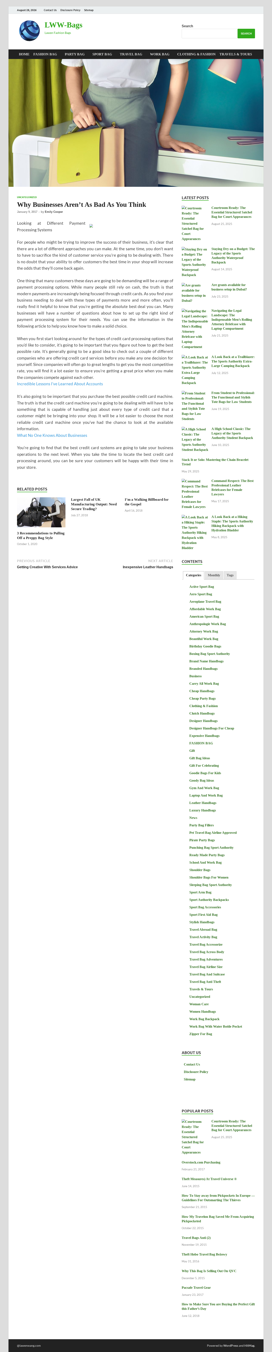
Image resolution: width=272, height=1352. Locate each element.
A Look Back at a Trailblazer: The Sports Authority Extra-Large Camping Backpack (233, 361)
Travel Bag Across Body (206, 952)
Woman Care (199, 1004)
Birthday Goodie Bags (205, 646)
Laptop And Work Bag (206, 795)
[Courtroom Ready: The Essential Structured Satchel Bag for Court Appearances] (195, 208)
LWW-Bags (63, 25)
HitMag (249, 1345)
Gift (192, 750)
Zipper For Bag (200, 1034)
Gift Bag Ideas (199, 758)
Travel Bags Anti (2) (196, 1238)
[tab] (193, 575)
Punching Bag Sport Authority (211, 847)
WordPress (230, 1345)
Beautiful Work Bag (203, 639)
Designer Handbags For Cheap (211, 728)
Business (195, 676)
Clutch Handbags (202, 713)
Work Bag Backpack (204, 1019)
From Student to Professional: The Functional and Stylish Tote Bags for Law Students (233, 397)
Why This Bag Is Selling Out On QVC (209, 1271)
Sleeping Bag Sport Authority (210, 885)
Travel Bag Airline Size (205, 967)
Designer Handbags (203, 721)
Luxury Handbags (202, 810)
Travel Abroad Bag (203, 929)
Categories (193, 575)
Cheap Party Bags (202, 698)
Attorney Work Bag (203, 631)
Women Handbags (202, 1011)
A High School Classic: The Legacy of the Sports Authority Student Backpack (232, 433)
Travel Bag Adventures (206, 959)
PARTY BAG (75, 54)
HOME (24, 54)
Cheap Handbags (201, 691)
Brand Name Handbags (206, 661)
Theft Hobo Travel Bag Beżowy (204, 1254)
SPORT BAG (102, 54)
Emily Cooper (54, 211)
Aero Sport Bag (200, 594)
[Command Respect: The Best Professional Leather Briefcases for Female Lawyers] (195, 481)
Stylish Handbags (201, 922)
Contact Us (50, 10)
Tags (230, 575)
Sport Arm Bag (200, 892)
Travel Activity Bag (203, 937)
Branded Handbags (203, 668)
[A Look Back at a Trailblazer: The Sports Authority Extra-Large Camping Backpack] (195, 357)
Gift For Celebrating (204, 765)
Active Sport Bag (201, 586)
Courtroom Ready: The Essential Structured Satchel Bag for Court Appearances (231, 212)
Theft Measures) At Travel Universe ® (209, 1179)
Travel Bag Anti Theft (205, 982)
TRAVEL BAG (131, 54)
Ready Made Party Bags (207, 855)
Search (187, 26)
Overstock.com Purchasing (201, 1162)
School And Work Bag (205, 862)
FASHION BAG (45, 54)
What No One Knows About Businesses (52, 435)
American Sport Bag (204, 616)
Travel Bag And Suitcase (207, 974)
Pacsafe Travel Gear (196, 1287)
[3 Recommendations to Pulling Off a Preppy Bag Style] (41, 514)
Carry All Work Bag (204, 683)
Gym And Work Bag (204, 788)
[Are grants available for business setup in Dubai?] (195, 285)
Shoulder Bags (199, 870)
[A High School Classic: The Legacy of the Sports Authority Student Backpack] (195, 429)
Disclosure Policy (70, 10)
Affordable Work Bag (205, 609)
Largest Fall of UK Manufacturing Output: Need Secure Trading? (94, 504)
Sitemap (89, 10)
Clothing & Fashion (196, 54)
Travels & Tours (236, 54)
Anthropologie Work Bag (207, 624)
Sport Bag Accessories (205, 907)
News (193, 818)
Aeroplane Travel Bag (205, 601)
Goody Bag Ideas (201, 780)
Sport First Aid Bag (203, 914)
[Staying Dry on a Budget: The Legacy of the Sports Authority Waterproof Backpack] (195, 249)
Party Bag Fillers (201, 825)
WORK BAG (159, 54)
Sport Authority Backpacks (209, 900)
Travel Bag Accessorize (205, 944)
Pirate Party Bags (202, 840)
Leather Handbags (202, 803)
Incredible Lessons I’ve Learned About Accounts (60, 383)
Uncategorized (27, 197)
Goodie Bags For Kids (205, 773)
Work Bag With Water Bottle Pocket (215, 1026)
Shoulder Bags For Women (208, 877)
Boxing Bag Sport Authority (209, 654)
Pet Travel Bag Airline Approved (213, 832)
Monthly (214, 575)
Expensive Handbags (204, 736)
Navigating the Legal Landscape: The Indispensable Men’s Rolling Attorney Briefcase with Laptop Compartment (231, 319)
